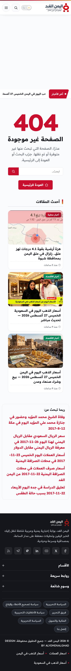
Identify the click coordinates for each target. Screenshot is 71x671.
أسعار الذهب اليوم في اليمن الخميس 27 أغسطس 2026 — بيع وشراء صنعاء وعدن (36, 377)
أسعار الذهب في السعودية (50, 663)
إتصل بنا (61, 628)
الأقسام (63, 565)
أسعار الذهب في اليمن (30, 653)
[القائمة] (6, 8)
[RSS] (8, 551)
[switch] (26, 7)
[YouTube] (46, 551)
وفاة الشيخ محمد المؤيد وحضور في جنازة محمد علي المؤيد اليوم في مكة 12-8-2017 (37, 423)
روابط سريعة (59, 576)
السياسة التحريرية (56, 604)
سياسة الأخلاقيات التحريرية (30, 612)
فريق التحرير (59, 612)
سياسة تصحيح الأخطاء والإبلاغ (22, 604)
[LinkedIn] (37, 551)
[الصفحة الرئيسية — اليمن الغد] (57, 7)
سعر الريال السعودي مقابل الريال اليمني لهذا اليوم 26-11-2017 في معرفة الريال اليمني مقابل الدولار (39, 442)
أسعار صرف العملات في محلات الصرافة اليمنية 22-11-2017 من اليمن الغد (36, 474)
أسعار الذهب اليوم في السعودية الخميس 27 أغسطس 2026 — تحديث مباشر (37, 315)
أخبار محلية (53, 214)
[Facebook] (65, 551)
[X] (56, 551)
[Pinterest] (27, 551)
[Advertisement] (35, 52)
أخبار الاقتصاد (52, 276)
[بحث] (16, 8)
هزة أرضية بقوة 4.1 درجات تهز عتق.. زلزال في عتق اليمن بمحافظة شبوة (38, 253)
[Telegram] (18, 551)
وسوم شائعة (59, 586)
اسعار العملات (57, 653)
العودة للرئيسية (33, 185)
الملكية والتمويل (57, 620)
